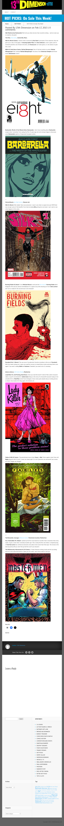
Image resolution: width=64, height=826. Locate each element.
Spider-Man (38, 800)
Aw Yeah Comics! (18, 202)
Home (7, 24)
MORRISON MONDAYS (43, 757)
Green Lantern (55, 793)
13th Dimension (23, 27)
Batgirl (56, 786)
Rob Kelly (57, 798)
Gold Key (49, 793)
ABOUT (6, 12)
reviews (50, 798)
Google (26, 652)
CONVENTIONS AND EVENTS (44, 741)
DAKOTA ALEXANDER (42, 743)
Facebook (29, 652)
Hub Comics (14, 38)
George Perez (44, 793)
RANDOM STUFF (41, 769)
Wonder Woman (46, 803)
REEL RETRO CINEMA (42, 771)
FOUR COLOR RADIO (42, 748)
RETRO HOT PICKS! (42, 773)
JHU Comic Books (18, 372)
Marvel (55, 795)
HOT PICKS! (18, 24)
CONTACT (13, 12)
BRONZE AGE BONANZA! (43, 731)
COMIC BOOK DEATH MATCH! (44, 736)
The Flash (44, 801)
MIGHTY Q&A (41, 797)
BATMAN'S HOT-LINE (42, 729)
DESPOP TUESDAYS (42, 745)
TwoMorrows (38, 803)
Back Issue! (52, 786)
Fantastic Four (38, 793)
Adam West (38, 786)
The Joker (48, 801)
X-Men (51, 802)
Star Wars (52, 800)
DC (39, 791)
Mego (36, 797)
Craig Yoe (53, 789)
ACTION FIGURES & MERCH (44, 727)
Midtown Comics (23, 538)
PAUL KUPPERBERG (42, 764)
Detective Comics (51, 792)
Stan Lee (44, 800)
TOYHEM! (52, 801)
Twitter (32, 652)
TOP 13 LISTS (40, 776)
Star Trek (48, 800)
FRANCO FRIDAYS (41, 750)
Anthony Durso (43, 786)
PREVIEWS (39, 766)
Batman (38, 788)
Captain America (38, 789)
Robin (53, 798)
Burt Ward (55, 788)
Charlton (48, 789)
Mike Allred (47, 796)
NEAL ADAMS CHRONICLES (44, 762)
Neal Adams (53, 797)
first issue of (42, 284)
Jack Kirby (40, 795)
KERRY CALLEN (41, 755)
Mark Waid (49, 795)
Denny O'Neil (44, 792)
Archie (48, 786)
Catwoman (44, 789)
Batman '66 (46, 788)
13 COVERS (40, 724)
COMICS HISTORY (41, 738)
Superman (38, 801)
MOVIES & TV (40, 759)
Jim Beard (45, 795)
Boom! (51, 788)
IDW (36, 795)
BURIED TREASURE (42, 734)
